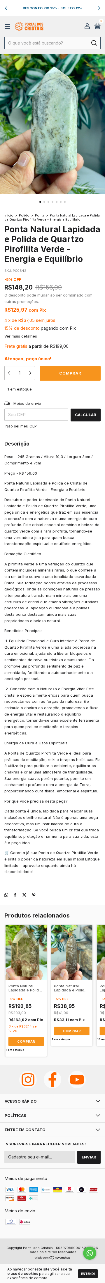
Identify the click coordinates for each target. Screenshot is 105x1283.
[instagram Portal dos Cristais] (28, 1079)
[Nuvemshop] (52, 1258)
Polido (24, 215)
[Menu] (8, 26)
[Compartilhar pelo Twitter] (24, 895)
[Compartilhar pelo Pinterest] (33, 895)
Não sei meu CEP (21, 426)
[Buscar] (94, 43)
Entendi (88, 1273)
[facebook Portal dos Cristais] (52, 1079)
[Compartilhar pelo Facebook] (15, 895)
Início (8, 215)
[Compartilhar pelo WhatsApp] (6, 895)
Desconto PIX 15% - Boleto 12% (52, 8)
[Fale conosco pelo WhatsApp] (89, 1253)
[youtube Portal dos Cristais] (77, 1079)
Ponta (39, 215)
